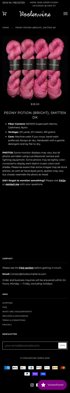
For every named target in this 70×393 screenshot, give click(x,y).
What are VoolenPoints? (17, 311)
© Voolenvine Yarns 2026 (35, 358)
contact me (12, 184)
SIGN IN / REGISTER (13, 2)
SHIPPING (7, 303)
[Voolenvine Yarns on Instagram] (32, 386)
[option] (35, 69)
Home (5, 27)
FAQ (4, 307)
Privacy (7, 324)
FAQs (62, 180)
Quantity (35, 191)
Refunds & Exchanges (15, 316)
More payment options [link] (35, 226)
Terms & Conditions (14, 320)
